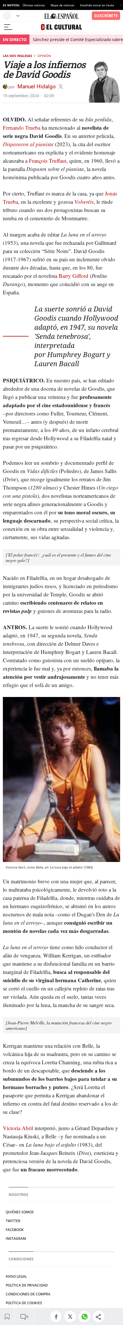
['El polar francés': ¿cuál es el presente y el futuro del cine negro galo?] (58, 557)
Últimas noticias (34, 5)
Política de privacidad (27, 1285)
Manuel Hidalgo (37, 86)
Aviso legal (16, 1276)
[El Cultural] (61, 27)
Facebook (15, 1229)
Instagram (16, 1238)
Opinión (44, 56)
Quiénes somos (20, 1212)
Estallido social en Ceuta (97, 5)
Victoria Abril (18, 1128)
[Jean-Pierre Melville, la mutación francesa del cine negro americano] (59, 1025)
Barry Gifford (73, 275)
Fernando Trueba (21, 127)
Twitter (13, 1220)
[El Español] (61, 15)
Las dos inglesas (17, 56)
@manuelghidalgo (61, 86)
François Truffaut (47, 160)
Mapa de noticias (62, 5)
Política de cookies (24, 1302)
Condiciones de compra (28, 1294)
